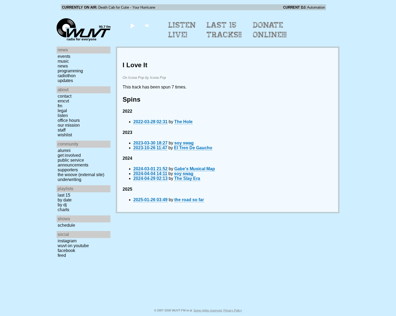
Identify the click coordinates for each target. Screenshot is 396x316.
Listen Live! (182, 30)
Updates (65, 80)
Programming (70, 71)
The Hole (183, 121)
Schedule (66, 225)
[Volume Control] (148, 25)
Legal (62, 110)
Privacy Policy (232, 310)
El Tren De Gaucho (193, 147)
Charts (63, 209)
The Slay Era (187, 178)
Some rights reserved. (208, 310)
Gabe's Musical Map (194, 168)
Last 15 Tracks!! (224, 30)
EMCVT (63, 101)
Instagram (67, 241)
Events (64, 56)
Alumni (64, 150)
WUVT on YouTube (73, 245)
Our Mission (69, 125)
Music (63, 61)
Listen (63, 115)
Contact (64, 96)
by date (65, 200)
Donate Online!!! (270, 30)
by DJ (62, 205)
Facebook (66, 250)
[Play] (132, 25)
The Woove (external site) (81, 174)
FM (60, 106)
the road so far (189, 199)
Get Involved (69, 155)
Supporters (68, 170)
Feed (62, 255)
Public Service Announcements (73, 162)
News (63, 66)
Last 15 (64, 195)
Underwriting (69, 179)
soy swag (184, 143)
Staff (61, 130)
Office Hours (69, 120)
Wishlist (65, 135)
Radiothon (67, 75)
